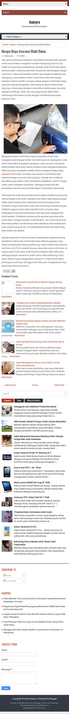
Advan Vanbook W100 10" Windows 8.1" (33, 453)
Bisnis (13, 44)
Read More (7, 296)
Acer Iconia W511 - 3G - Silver (27, 467)
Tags (19, 400)
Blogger (53, 698)
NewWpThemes (26, 703)
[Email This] (4, 271)
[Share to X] (10, 271)
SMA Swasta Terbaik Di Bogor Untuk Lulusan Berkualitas (40, 421)
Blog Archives (33, 400)
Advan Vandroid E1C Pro (25, 527)
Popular (7, 400)
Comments (10, 581)
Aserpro (34, 22)
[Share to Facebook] (13, 271)
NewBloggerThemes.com (34, 708)
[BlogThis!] (7, 271)
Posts (8, 575)
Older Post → (60, 385)
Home (5, 44)
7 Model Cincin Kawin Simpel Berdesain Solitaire (38, 303)
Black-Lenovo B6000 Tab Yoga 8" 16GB (32, 482)
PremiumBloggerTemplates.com (34, 705)
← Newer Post (9, 385)
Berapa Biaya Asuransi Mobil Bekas (24, 51)
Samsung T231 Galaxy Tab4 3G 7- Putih (32, 497)
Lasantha (54, 703)
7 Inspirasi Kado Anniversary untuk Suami (33, 512)
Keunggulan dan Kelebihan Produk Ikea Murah (35, 406)
